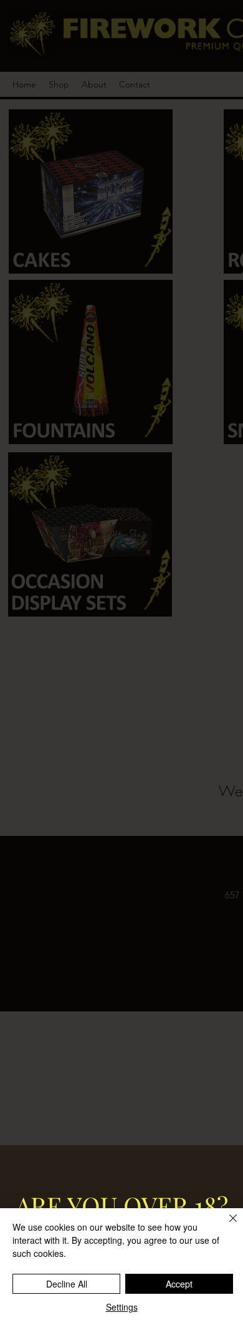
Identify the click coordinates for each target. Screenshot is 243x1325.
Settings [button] (122, 1307)
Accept (179, 1284)
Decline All (66, 1284)
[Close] (226, 1226)
